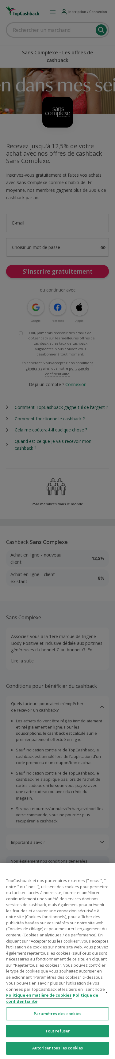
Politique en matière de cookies (38, 995)
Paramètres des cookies (57, 1013)
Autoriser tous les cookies (57, 1048)
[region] (57, 961)
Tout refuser (57, 1031)
